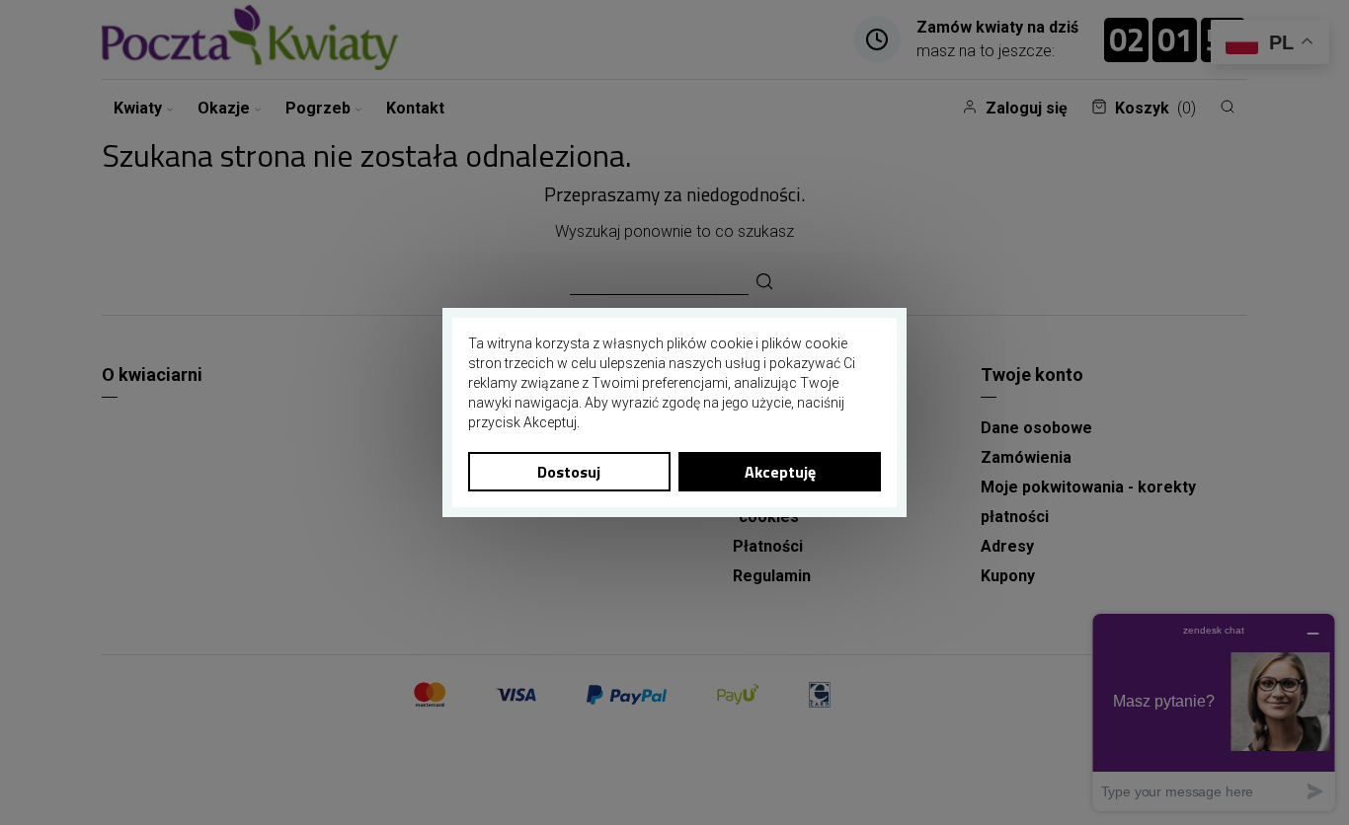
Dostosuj (568, 472)
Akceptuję (780, 472)
